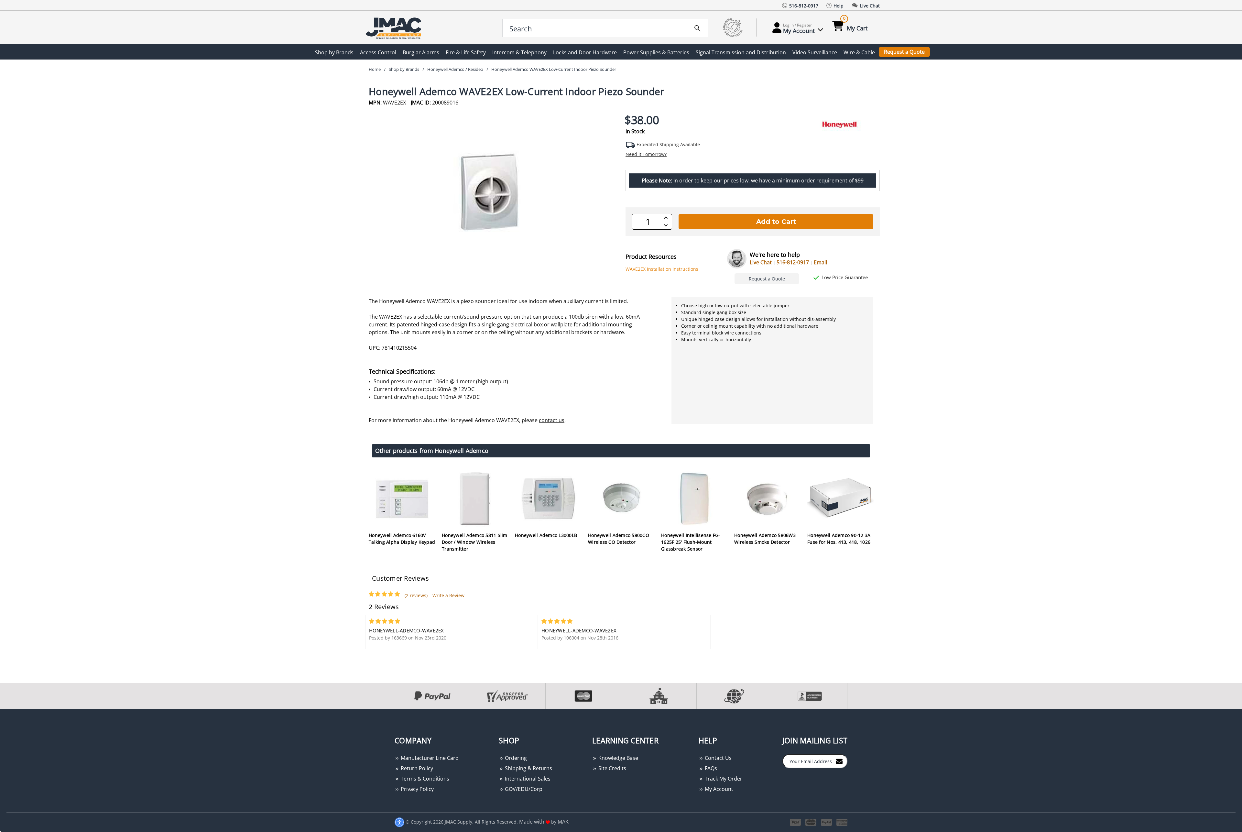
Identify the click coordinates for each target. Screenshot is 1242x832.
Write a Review (448, 595)
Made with (532, 821)
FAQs (710, 768)
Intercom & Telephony (519, 52)
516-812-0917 (793, 262)
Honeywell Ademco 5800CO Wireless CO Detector (618, 538)
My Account (718, 789)
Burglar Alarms (421, 52)
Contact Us (717, 757)
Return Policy (416, 768)
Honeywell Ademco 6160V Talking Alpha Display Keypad (402, 538)
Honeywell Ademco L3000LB (546, 535)
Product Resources (651, 256)
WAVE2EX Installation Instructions (662, 269)
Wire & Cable (859, 52)
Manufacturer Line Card (429, 757)
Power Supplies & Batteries (656, 52)
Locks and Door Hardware (585, 52)
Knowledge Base (617, 757)
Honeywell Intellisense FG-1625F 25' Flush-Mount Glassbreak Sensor (690, 542)
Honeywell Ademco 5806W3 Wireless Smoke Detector (765, 538)
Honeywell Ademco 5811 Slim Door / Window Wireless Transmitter (474, 542)
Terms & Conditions (424, 778)
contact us (551, 420)
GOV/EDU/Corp (523, 789)
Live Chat (761, 262)
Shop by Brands (334, 52)
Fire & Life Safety (466, 52)
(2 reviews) (416, 595)
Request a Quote (904, 51)
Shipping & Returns (528, 768)
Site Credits (611, 768)
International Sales (527, 778)
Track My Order (722, 778)
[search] (697, 27)
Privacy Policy (416, 789)
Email (820, 262)
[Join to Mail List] (839, 760)
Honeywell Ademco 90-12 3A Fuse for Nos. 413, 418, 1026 (838, 538)
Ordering (515, 757)
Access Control (378, 52)
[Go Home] (394, 28)
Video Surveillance (814, 52)
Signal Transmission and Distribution (741, 52)
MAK (563, 821)
